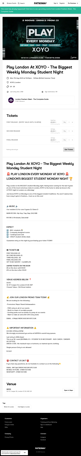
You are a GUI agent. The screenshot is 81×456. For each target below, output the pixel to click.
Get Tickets (69, 149)
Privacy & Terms (9, 437)
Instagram (43, 437)
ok (25, 452)
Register (62, 3)
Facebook (43, 439)
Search (22, 3)
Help (41, 427)
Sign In (56, 3)
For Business (72, 3)
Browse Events (11, 3)
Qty (65, 122)
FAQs (6, 427)
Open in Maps (68, 390)
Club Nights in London (24, 407)
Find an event (8, 422)
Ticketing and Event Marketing (48, 422)
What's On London (9, 407)
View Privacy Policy (15, 453)
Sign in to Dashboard (46, 424)
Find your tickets (9, 424)
